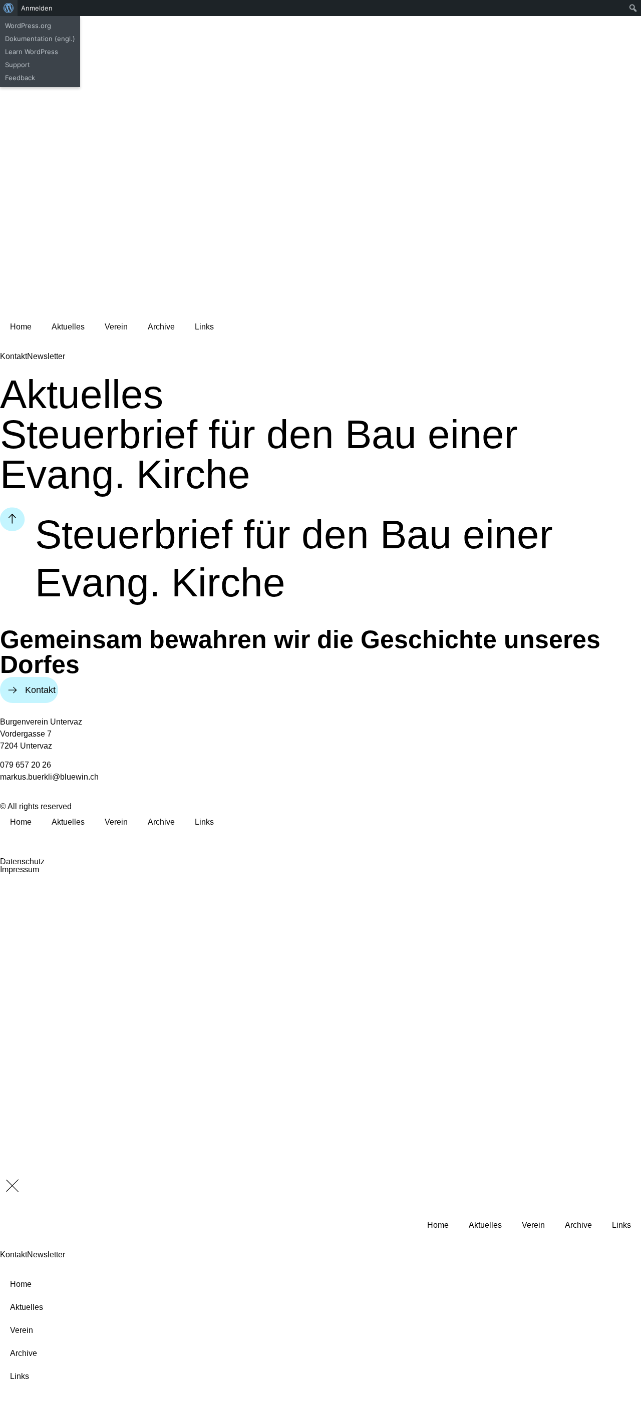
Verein (116, 326)
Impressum (19, 869)
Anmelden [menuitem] (37, 8)
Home (21, 326)
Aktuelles (68, 326)
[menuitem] (9, 8)
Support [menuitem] (17, 65)
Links (204, 326)
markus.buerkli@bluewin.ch (49, 777)
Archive (161, 326)
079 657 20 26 (25, 765)
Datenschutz (22, 861)
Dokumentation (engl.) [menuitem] (40, 39)
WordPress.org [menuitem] (28, 26)
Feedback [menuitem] (20, 78)
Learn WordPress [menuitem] (31, 52)
